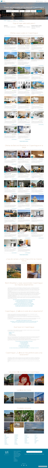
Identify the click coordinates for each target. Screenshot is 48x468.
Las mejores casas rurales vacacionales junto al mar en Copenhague (24, 304)
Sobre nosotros (16, 452)
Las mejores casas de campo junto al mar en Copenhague (24, 305)
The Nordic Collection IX (8, 89)
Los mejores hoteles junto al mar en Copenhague (24, 302)
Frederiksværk (27, 437)
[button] (21, 465)
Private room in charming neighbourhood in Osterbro (12, 232)
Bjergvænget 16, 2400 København (9, 247)
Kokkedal (26, 440)
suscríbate (39, 451)
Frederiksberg (6, 437)
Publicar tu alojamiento (17, 451)
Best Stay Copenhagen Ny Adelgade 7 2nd (10, 74)
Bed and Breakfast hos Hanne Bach (22, 173)
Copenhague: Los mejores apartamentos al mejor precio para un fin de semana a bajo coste (24, 321)
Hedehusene (6, 444)
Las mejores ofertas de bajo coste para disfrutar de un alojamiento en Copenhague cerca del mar (24, 347)
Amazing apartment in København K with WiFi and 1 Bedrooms (39, 59)
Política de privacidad (17, 453)
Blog (14, 457)
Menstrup (16, 437)
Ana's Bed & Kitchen (34, 232)
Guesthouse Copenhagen (21, 232)
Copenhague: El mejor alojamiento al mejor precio (24, 320)
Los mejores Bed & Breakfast (24, 343)
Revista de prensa (16, 456)
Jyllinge (16, 439)
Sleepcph (6, 158)
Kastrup (5, 440)
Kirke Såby (16, 444)
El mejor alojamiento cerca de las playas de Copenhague (24, 341)
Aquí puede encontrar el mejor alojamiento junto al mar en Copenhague (24, 299)
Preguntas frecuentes (17, 455)
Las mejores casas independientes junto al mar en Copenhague (24, 303)
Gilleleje (26, 438)
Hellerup (16, 440)
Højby (5, 434)
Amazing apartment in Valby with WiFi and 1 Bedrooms (25, 59)
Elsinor (16, 441)
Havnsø (26, 439)
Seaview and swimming (21, 217)
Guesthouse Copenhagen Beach (35, 173)
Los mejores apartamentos (24, 342)
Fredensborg (36, 440)
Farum (5, 439)
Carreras (15, 458)
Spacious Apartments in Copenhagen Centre (24, 133)
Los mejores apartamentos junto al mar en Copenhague (24, 300)
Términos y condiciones (17, 454)
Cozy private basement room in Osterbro (36, 217)
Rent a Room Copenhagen (21, 158)
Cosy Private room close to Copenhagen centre (37, 158)
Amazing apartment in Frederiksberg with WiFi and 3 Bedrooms (26, 74)
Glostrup (36, 434)
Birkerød (5, 438)
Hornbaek (36, 437)
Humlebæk (16, 438)
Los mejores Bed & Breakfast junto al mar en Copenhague (24, 301)
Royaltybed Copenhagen (8, 173)
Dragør (36, 441)
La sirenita (10, 333)
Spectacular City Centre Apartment (22, 89)
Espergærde (16, 434)
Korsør (5, 441)
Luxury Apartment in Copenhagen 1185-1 (36, 74)
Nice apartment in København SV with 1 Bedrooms (11, 59)
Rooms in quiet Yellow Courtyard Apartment (10, 217)
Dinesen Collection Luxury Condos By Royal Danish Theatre (12, 133)
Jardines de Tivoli (11, 332)
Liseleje (26, 441)
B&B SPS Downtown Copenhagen (22, 247)
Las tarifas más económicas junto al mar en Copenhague (24, 306)
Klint (35, 439)
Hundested (26, 434)
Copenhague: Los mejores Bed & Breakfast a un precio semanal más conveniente (24, 322)
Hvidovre (36, 438)
